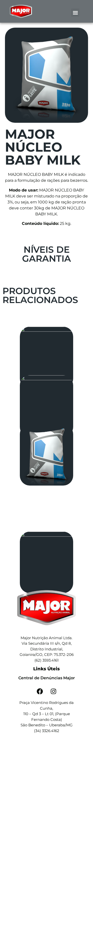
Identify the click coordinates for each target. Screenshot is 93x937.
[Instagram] (53, 691)
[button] (75, 12)
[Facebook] (39, 691)
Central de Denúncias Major (46, 678)
